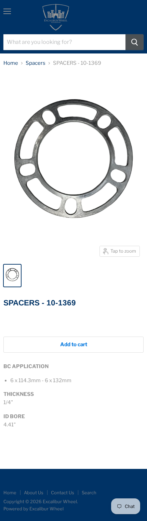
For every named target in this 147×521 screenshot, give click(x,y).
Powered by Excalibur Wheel (33, 508)
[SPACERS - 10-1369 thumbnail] (12, 276)
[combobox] (64, 42)
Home (10, 63)
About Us (33, 492)
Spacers (35, 63)
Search (89, 492)
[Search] (134, 42)
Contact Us (62, 492)
